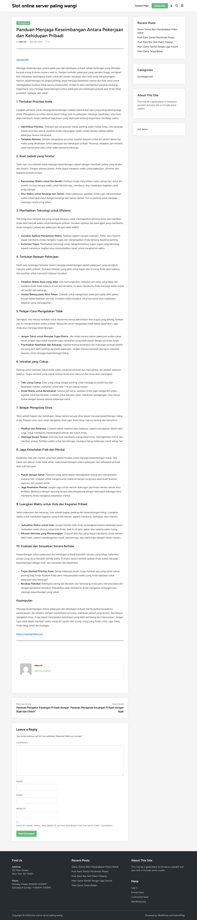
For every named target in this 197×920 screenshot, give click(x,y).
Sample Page (142, 5)
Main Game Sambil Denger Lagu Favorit (157, 46)
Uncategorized (23, 23)
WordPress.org (138, 901)
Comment (23, 743)
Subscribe (159, 5)
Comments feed (139, 897)
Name (20, 781)
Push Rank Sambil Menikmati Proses (155, 37)
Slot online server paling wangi (44, 6)
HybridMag (179, 915)
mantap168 (22, 59)
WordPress (163, 915)
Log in (134, 887)
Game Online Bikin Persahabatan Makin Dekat (95, 866)
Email (20, 795)
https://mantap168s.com (29, 634)
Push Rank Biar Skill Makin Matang (154, 42)
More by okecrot (42, 671)
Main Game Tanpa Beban (150, 51)
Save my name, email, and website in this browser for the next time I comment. (64, 825)
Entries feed (137, 892)
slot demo (142, 129)
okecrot (22, 42)
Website (21, 808)
